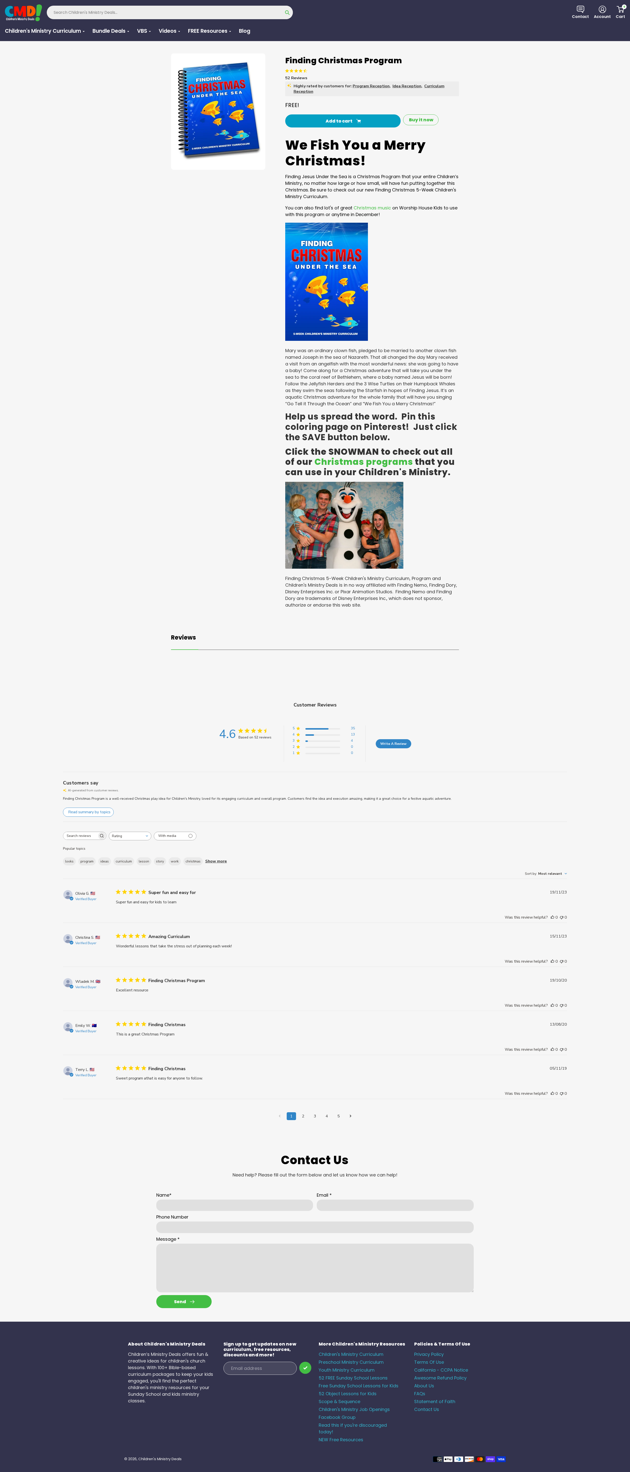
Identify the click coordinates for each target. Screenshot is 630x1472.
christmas (193, 861)
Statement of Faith (434, 1401)
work (175, 861)
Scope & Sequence (339, 1401)
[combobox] (130, 836)
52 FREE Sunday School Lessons (353, 1378)
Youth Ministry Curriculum (347, 1370)
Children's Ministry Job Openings (354, 1409)
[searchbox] (80, 836)
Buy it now (421, 120)
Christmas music (372, 208)
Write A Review (393, 743)
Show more (216, 861)
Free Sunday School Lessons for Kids (358, 1386)
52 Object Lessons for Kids (348, 1394)
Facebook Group (337, 1417)
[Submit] (305, 1368)
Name (164, 1195)
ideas (104, 861)
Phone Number (172, 1217)
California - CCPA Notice (441, 1370)
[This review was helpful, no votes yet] (552, 917)
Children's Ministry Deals (160, 1458)
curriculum (124, 861)
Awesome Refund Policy (440, 1378)
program (87, 861)
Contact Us (426, 1409)
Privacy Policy (429, 1354)
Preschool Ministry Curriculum (351, 1362)
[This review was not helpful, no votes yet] (561, 917)
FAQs (419, 1394)
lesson (144, 861)
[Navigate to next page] (350, 1116)
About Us (424, 1386)
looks (69, 861)
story (160, 861)
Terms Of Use (429, 1362)
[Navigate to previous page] (279, 1116)
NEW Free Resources (341, 1440)
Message (168, 1239)
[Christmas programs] (344, 567)
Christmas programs (364, 462)
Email (324, 1195)
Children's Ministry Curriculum (351, 1354)
